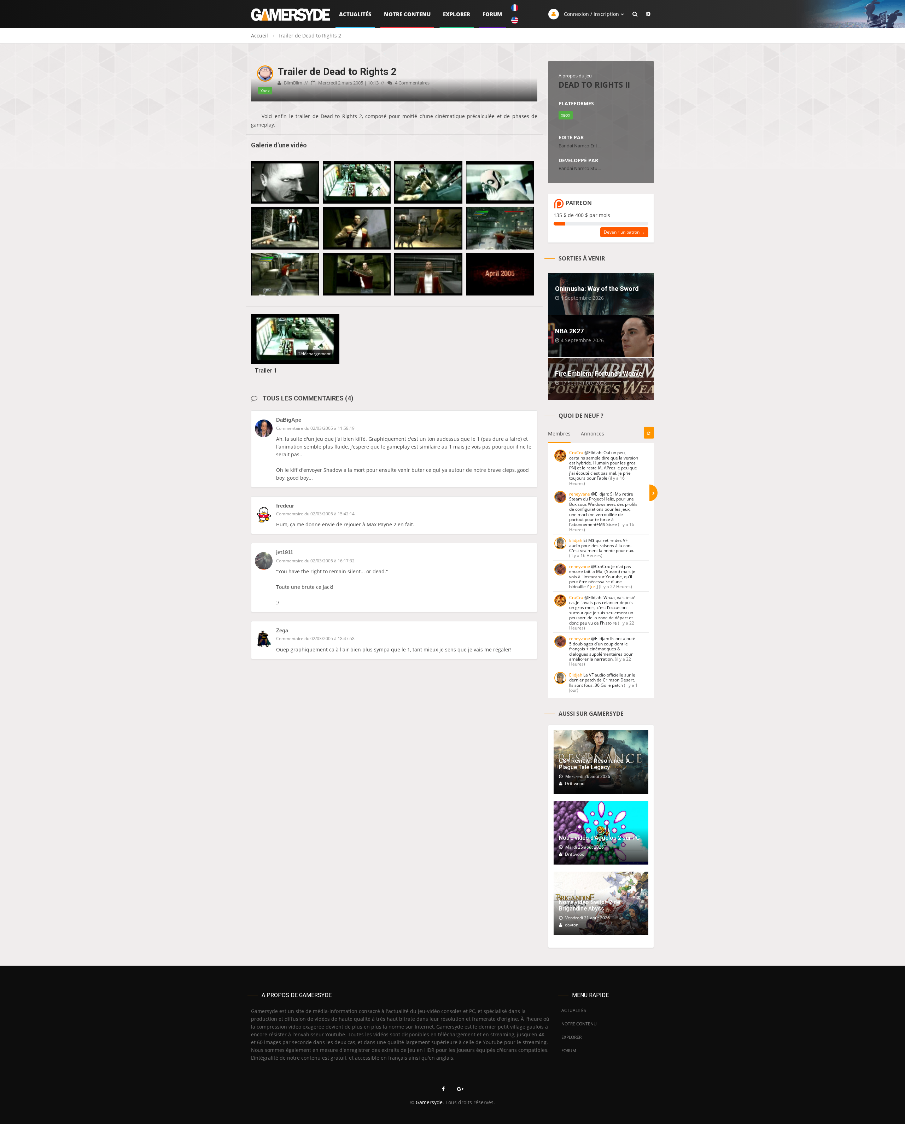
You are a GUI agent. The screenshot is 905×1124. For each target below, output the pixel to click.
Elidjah (575, 540)
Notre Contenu (407, 14)
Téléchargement (314, 354)
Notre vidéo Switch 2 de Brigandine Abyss (589, 905)
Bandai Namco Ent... (580, 145)
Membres (559, 433)
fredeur (285, 506)
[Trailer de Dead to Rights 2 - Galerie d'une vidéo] (285, 182)
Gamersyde (429, 1102)
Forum (492, 14)
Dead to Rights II (594, 84)
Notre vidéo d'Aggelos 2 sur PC (599, 838)
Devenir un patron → (624, 232)
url (593, 587)
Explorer (456, 14)
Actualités (355, 14)
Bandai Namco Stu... (580, 168)
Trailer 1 (266, 370)
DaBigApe (288, 420)
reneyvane (579, 494)
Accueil (259, 35)
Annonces (592, 433)
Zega (282, 630)
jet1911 (284, 552)
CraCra (576, 453)
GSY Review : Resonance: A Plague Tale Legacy (594, 764)
